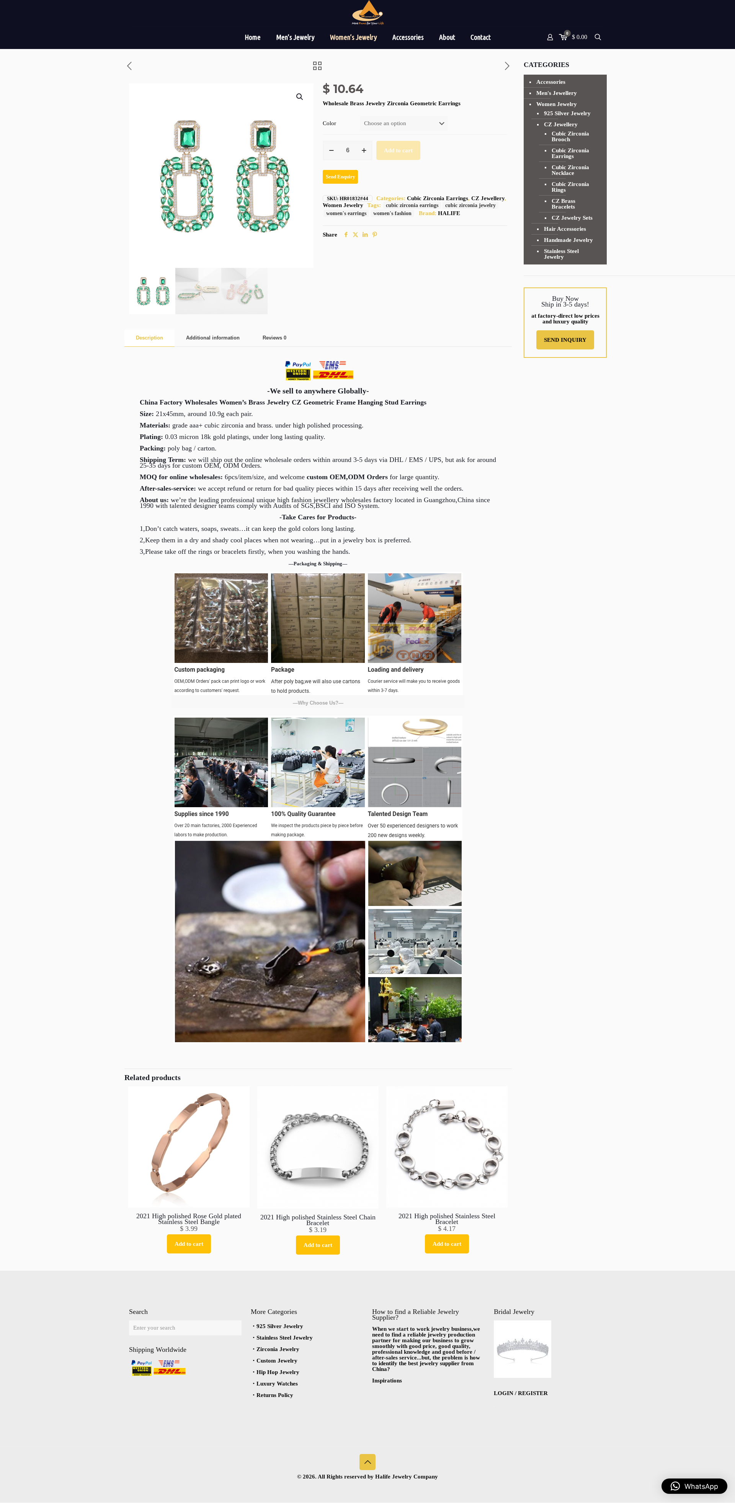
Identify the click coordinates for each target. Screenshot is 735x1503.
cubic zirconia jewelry (470, 205)
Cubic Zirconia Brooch (570, 136)
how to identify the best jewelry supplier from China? (426, 1363)
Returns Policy (274, 1395)
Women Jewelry (343, 205)
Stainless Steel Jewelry (561, 254)
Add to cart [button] (189, 1244)
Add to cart (398, 150)
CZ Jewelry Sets (572, 218)
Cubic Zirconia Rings (570, 187)
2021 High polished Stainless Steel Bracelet (447, 1219)
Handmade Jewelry (568, 240)
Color (329, 123)
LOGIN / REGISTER (521, 1393)
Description (149, 338)
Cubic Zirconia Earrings (437, 198)
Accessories (550, 82)
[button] (300, 96)
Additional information (213, 338)
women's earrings (346, 213)
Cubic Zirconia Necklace (570, 170)
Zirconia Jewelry (277, 1349)
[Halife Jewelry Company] (367, 12)
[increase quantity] (364, 150)
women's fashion (392, 213)
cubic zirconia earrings (412, 205)
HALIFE (449, 213)
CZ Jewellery (488, 198)
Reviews (274, 338)
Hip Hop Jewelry (277, 1372)
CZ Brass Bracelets (563, 204)
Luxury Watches (277, 1384)
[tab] (149, 338)
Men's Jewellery (556, 93)
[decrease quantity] (331, 150)
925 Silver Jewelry (567, 113)
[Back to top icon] (367, 1462)
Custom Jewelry (276, 1361)
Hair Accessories (565, 229)
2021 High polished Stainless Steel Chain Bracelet (318, 1220)
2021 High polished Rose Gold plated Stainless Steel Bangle (188, 1219)
